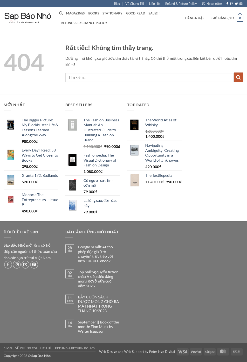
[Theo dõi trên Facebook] (227, 4)
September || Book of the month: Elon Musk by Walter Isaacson (98, 326)
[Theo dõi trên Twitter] (236, 4)
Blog (117, 4)
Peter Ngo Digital (162, 351)
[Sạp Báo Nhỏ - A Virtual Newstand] (28, 18)
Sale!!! (154, 13)
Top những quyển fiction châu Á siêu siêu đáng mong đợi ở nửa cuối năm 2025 (98, 279)
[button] (212, 3)
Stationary (113, 13)
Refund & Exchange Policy (84, 23)
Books (93, 13)
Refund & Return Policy (181, 4)
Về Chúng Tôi (134, 4)
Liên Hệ (154, 4)
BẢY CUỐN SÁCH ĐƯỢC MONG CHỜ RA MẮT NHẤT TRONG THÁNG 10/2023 (98, 304)
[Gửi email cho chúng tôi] (241, 4)
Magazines (75, 13)
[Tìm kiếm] (61, 13)
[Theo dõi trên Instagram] (231, 4)
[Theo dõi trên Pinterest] (34, 265)
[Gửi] (238, 77)
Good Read (135, 13)
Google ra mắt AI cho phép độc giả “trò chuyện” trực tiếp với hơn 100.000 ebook (95, 253)
